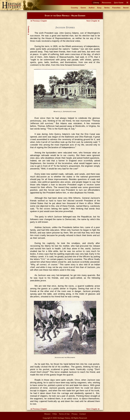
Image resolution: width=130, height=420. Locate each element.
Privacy (74, 414)
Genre (83, 8)
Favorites (116, 8)
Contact (82, 414)
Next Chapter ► (93, 21)
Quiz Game (118, 3)
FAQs (54, 414)
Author (92, 8)
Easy (99, 8)
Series (107, 8)
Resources (106, 3)
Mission (47, 414)
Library (96, 3)
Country (74, 8)
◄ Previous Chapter (38, 21)
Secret (126, 8)
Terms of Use (64, 414)
